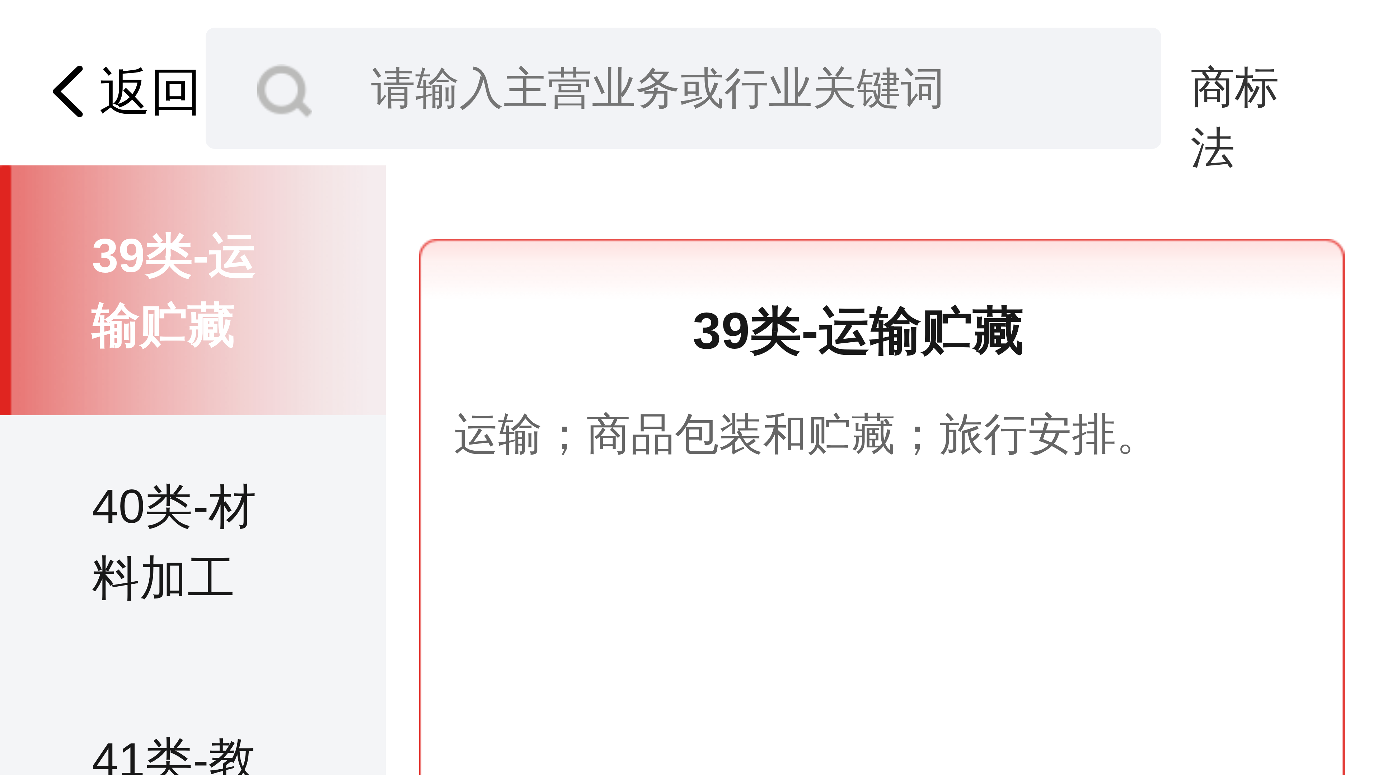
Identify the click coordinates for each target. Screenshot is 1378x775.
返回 (150, 91)
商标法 (1235, 90)
